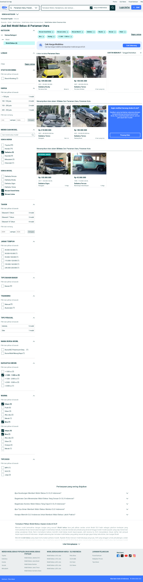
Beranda (3, 22)
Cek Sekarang (131, 45)
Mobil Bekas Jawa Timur (32, 567)
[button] (6, 2)
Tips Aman (95, 562)
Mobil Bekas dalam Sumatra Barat (32, 22)
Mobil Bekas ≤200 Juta (54, 562)
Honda (4, 562)
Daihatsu (4, 559)
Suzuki (4, 565)
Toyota (4, 555)
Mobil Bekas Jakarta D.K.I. (32, 558)
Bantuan (4, 579)
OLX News (73, 565)
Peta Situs (73, 555)
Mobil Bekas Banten (30, 564)
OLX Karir (72, 562)
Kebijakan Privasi (97, 559)
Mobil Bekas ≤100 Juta (54, 555)
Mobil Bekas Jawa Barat (31, 561)
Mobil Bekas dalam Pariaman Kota (55, 22)
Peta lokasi (11, 579)
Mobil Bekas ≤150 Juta (54, 559)
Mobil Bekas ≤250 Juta (54, 565)
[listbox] (53, 32)
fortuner (16, 19)
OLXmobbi (73, 559)
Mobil (9, 22)
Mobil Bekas (16, 22)
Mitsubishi (5, 568)
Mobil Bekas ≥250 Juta (54, 568)
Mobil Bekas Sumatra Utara (32, 571)
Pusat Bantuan (97, 555)
